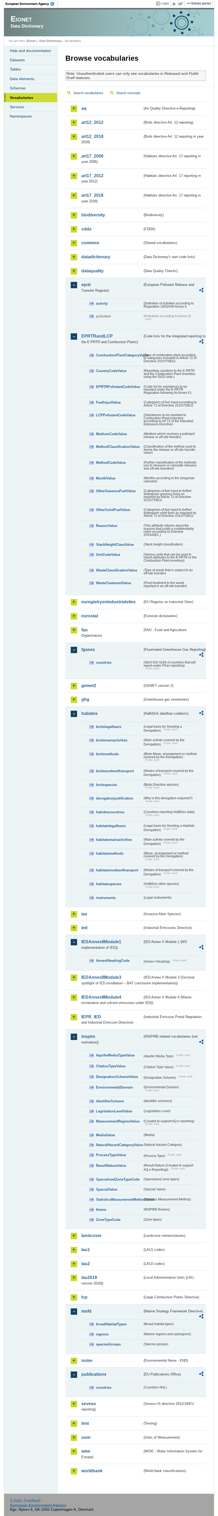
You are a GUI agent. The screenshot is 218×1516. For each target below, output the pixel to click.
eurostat (89, 616)
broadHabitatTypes (111, 1324)
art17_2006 (92, 156)
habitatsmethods (109, 853)
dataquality (92, 271)
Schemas (18, 88)
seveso (88, 1403)
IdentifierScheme (110, 1101)
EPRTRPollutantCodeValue (118, 387)
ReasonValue (106, 526)
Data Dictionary (50, 40)
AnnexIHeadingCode (112, 961)
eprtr (86, 284)
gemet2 (88, 685)
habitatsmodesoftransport (117, 870)
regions (102, 1334)
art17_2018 (92, 195)
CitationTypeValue (110, 1066)
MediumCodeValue (111, 434)
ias (84, 914)
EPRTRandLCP (97, 336)
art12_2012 (92, 122)
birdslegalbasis (108, 727)
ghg (85, 699)
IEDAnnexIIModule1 (101, 942)
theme (101, 1210)
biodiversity (93, 215)
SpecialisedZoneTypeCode (118, 1179)
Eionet (31, 40)
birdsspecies (106, 785)
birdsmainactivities (111, 740)
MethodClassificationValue (118, 447)
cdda (86, 229)
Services (17, 107)
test (85, 1423)
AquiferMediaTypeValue (115, 1055)
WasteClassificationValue (116, 570)
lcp (84, 1297)
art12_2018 (92, 136)
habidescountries (110, 812)
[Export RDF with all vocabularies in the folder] (201, 291)
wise (85, 1451)
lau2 (85, 1263)
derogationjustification (114, 798)
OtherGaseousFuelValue (116, 491)
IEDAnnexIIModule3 (101, 977)
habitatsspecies (108, 884)
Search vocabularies (88, 93)
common (90, 243)
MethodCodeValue (111, 463)
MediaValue (105, 1135)
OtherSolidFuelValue (113, 510)
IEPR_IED (91, 1017)
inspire (88, 1036)
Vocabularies (21, 97)
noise (87, 1360)
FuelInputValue (108, 402)
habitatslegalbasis (111, 826)
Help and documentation (30, 51)
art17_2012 (92, 175)
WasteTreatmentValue (113, 583)
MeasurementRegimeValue (118, 1121)
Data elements (22, 79)
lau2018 (89, 1277)
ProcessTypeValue (111, 1155)
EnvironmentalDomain (114, 1087)
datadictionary (95, 257)
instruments (106, 898)
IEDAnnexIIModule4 (101, 997)
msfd (86, 1311)
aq (83, 108)
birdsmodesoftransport (115, 771)
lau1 (85, 1249)
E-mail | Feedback (25, 1500)
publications (93, 1374)
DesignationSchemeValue (117, 1077)
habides (89, 713)
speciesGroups (108, 1344)
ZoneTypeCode (108, 1220)
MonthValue (105, 478)
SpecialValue (106, 1189)
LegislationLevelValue (114, 1111)
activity (102, 303)
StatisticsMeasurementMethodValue (119, 1200)
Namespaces (21, 116)
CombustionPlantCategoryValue (119, 355)
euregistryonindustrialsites (108, 602)
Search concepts (128, 93)
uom (85, 1437)
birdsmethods (107, 754)
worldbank (92, 1471)
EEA (32, 3)
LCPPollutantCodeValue (115, 415)
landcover (91, 1235)
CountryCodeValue (111, 371)
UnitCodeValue (108, 555)
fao (84, 630)
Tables (15, 69)
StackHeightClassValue (115, 545)
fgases (88, 649)
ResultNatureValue (111, 1166)
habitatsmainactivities (114, 840)
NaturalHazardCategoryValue (119, 1145)
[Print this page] (175, 3)
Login (165, 3)
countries (103, 663)
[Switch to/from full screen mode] (182, 3)
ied (84, 927)
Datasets (17, 60)
